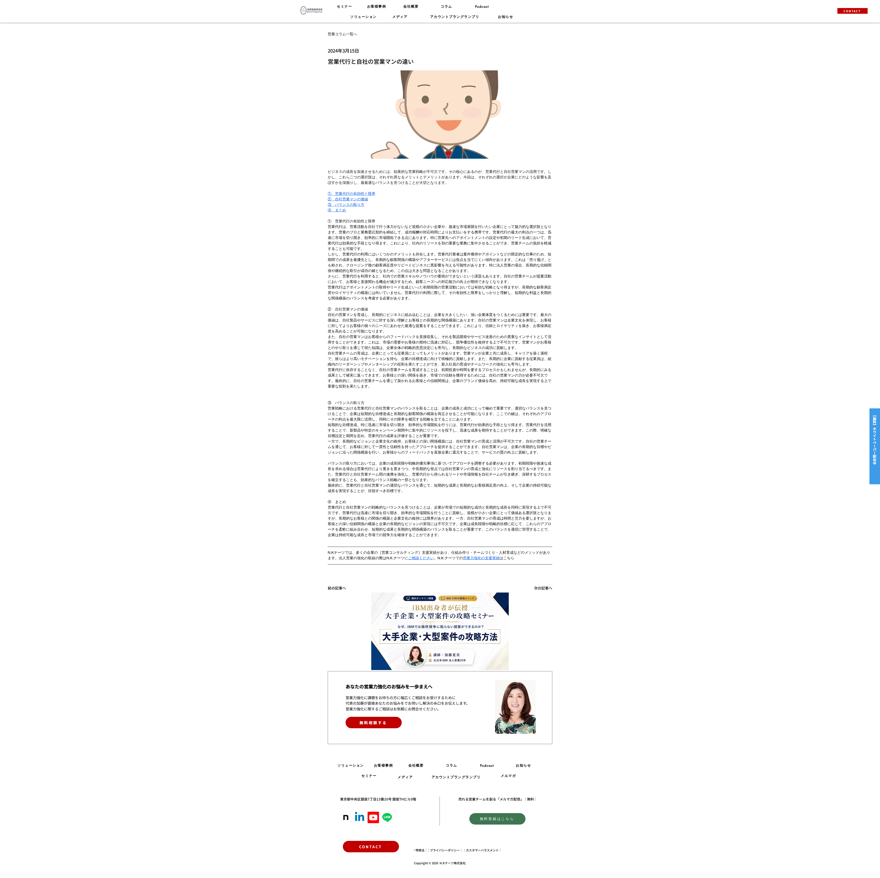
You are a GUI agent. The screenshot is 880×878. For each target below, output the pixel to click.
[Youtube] (373, 817)
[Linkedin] (359, 817)
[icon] (346, 817)
